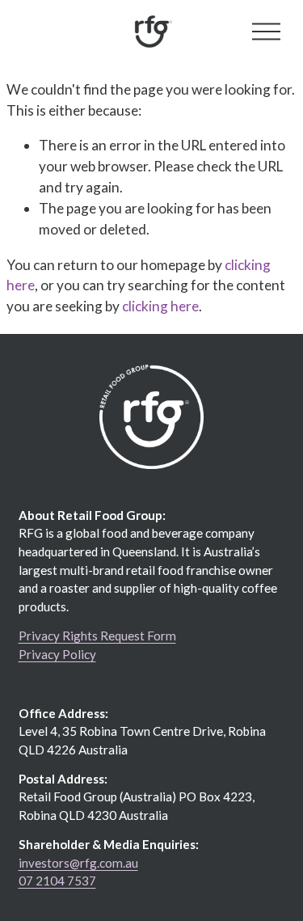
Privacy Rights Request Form (97, 635)
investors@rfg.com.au (78, 863)
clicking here (160, 306)
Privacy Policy (57, 654)
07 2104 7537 (57, 880)
